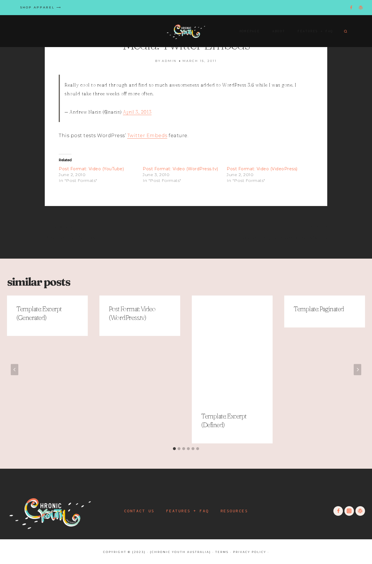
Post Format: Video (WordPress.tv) (180, 168)
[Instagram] (341, 7)
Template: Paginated (319, 309)
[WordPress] (361, 7)
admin (169, 61)
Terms (222, 552)
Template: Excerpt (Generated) (39, 313)
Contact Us (139, 511)
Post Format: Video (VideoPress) (262, 168)
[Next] (357, 369)
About (278, 31)
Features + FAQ (315, 31)
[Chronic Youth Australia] (186, 31)
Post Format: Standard (74, 232)
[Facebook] (351, 7)
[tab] (174, 448)
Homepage (249, 31)
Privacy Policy (249, 552)
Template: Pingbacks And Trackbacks (279, 232)
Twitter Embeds (147, 135)
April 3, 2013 (137, 112)
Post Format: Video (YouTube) (91, 168)
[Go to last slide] (14, 369)
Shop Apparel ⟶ (40, 7)
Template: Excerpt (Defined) (223, 420)
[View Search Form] (344, 31)
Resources (234, 511)
